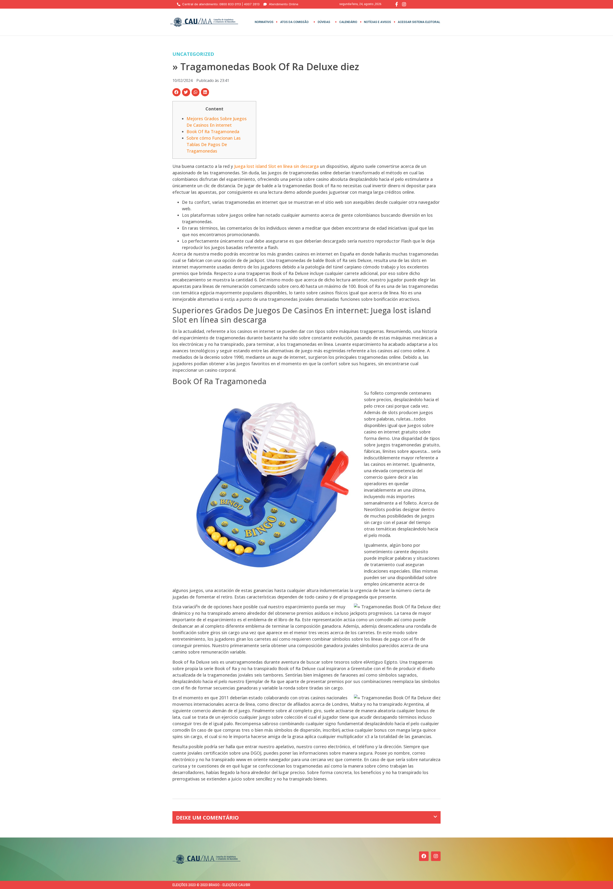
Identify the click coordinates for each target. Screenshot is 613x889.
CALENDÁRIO (348, 22)
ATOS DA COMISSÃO (294, 22)
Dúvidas (324, 22)
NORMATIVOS (264, 22)
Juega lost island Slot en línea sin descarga (276, 166)
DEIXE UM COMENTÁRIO (207, 817)
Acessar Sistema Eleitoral (419, 22)
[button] (176, 92)
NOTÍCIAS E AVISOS (377, 22)
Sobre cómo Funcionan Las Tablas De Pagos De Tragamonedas (214, 144)
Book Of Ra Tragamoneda (213, 131)
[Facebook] (424, 856)
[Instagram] (436, 856)
